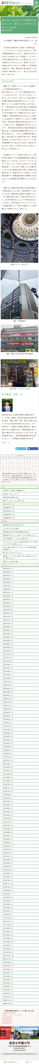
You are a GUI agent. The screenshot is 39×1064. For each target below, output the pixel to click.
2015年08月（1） (8, 795)
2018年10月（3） (8, 729)
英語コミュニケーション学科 (13, 1015)
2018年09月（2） (8, 733)
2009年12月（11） (9, 997)
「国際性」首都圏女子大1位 (10, 1062)
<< (17, 455)
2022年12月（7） (8, 616)
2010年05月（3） (8, 980)
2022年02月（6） (8, 647)
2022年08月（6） (8, 627)
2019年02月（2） (8, 719)
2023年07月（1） (8, 599)
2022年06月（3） (8, 634)
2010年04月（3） (8, 983)
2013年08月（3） (8, 863)
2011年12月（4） (8, 918)
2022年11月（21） (9, 620)
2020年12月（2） (8, 682)
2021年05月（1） (8, 675)
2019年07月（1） (8, 712)
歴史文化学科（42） (9, 511)
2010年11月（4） (8, 959)
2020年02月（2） (8, 695)
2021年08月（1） (8, 664)
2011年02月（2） (8, 949)
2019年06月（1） (8, 716)
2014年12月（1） (8, 819)
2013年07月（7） (8, 866)
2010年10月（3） (8, 962)
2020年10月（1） (8, 685)
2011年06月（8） (8, 938)
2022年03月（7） (8, 644)
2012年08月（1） (8, 894)
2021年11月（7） (8, 658)
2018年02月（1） (8, 753)
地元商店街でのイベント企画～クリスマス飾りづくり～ (20, 535)
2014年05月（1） (8, 843)
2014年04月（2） (8, 846)
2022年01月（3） (8, 651)
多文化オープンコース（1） (11, 494)
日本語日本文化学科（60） (11, 497)
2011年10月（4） (8, 925)
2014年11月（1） (8, 822)
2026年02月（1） (8, 572)
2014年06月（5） (8, 839)
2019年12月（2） (8, 702)
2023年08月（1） (8, 596)
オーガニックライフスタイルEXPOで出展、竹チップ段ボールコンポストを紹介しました (20, 543)
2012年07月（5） (8, 897)
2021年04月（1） (8, 678)
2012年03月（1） (8, 911)
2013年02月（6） (8, 877)
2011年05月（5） (8, 942)
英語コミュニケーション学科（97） (14, 501)
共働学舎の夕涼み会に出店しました (13, 525)
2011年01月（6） (8, 952)
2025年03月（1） (8, 579)
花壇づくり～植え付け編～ (11, 561)
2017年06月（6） (8, 774)
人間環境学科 (8, 1021)
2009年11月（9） (8, 1000)
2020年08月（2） (8, 692)
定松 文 (7, 443)
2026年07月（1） (8, 569)
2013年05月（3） (8, 873)
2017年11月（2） (8, 760)
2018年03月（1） (8, 750)
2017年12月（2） (8, 757)
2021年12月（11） (9, 654)
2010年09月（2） (8, 966)
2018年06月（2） (8, 740)
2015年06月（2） (8, 801)
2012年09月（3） (8, 890)
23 (24, 467)
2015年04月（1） (8, 808)
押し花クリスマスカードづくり (12, 553)
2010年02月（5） (8, 990)
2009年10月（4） (8, 1003)
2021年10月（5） (8, 661)
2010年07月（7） (8, 973)
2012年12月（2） (8, 880)
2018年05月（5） (8, 743)
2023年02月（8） (8, 610)
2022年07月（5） (8, 630)
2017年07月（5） (8, 771)
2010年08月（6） (8, 969)
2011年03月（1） (8, 945)
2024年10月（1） (8, 586)
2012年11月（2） (8, 884)
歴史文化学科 (8, 1017)
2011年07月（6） (8, 935)
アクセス (30, 1062)
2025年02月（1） (8, 582)
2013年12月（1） (8, 853)
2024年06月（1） (8, 589)
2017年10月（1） (8, 764)
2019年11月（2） (8, 706)
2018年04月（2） (8, 747)
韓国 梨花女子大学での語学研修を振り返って (16, 532)
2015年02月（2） (8, 815)
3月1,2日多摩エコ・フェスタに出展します (16, 539)
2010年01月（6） (8, 993)
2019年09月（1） (8, 709)
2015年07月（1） (8, 798)
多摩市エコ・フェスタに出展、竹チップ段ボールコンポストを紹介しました (20, 557)
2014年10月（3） (8, 825)
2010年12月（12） (9, 956)
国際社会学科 (8, 1019)
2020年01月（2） (8, 699)
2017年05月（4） (8, 777)
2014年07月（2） (8, 836)
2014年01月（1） (8, 849)
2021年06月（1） (8, 671)
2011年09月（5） (8, 928)
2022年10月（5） (8, 623)
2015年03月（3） (8, 812)
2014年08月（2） (8, 832)
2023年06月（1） (8, 603)
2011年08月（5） (8, 932)
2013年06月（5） (8, 870)
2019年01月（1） (8, 723)
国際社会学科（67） (9, 504)
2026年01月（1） (8, 575)
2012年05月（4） (8, 904)
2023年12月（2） (8, 592)
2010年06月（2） (8, 976)
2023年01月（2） (8, 613)
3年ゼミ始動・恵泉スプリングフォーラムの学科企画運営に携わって (19, 548)
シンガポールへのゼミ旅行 (11, 528)
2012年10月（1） (8, 887)
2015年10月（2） (8, 791)
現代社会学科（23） (9, 514)
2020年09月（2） (8, 688)
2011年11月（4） (8, 921)
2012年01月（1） (8, 914)
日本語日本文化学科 (10, 1013)
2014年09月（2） (8, 829)
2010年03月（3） (8, 986)
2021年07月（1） (8, 668)
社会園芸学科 (8, 1023)
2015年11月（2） (8, 788)
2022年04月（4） (8, 640)
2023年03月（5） (8, 606)
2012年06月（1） (8, 901)
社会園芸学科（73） (9, 508)
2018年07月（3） (8, 736)
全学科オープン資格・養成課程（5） (14, 490)
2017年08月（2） (8, 767)
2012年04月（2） (8, 908)
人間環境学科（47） (9, 518)
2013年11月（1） (8, 856)
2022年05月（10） (9, 637)
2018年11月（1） (8, 726)
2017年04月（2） (8, 781)
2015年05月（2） (8, 805)
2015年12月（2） (8, 784)
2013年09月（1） (8, 860)
